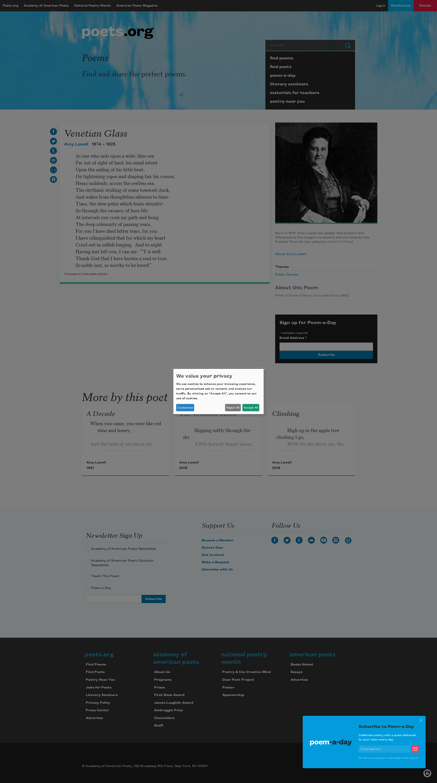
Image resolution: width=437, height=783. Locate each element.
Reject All (232, 407)
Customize (185, 407)
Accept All (251, 407)
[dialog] (218, 391)
